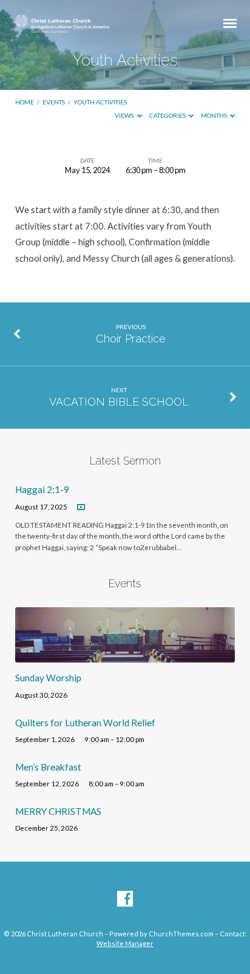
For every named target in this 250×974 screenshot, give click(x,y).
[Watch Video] (81, 507)
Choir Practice (131, 338)
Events (53, 102)
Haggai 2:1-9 (42, 489)
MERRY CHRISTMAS (58, 811)
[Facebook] (125, 899)
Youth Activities (100, 102)
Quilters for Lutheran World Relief (85, 722)
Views (125, 115)
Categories (168, 115)
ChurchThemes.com (181, 934)
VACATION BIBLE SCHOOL (119, 401)
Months (214, 115)
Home (24, 102)
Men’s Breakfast (48, 766)
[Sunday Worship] (125, 655)
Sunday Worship (48, 677)
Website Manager (125, 943)
